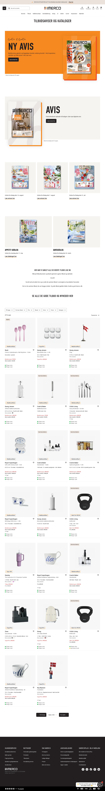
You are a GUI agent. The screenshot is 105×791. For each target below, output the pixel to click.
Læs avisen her (13, 59)
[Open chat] (4, 8)
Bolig (53, 14)
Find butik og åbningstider (29, 751)
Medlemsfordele (83, 755)
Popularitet (94, 315)
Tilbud (29, 14)
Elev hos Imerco (46, 755)
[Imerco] (52, 8)
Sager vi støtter (64, 765)
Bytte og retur (8, 755)
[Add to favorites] (34, 350)
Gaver (67, 14)
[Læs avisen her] (79, 57)
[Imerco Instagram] (87, 769)
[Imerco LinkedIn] (98, 769)
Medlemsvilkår (82, 758)
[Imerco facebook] (83, 769)
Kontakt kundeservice (10, 751)
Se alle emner (8, 765)
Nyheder (81, 14)
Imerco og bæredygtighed (66, 751)
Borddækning (46, 14)
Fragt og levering (9, 758)
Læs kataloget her (11, 256)
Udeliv (62, 14)
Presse (43, 761)
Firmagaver (45, 751)
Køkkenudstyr (37, 14)
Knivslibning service (28, 761)
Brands (23, 14)
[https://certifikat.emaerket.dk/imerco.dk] (98, 789)
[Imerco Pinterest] (95, 769)
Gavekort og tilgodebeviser (11, 761)
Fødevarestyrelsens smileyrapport (68, 761)
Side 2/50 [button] (51, 715)
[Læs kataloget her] (28, 232)
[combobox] (53, 715)
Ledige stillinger (46, 758)
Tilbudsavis (26, 758)
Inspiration (74, 14)
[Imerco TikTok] (91, 769)
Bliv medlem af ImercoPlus (85, 751)
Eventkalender (82, 765)
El (57, 14)
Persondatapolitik (64, 755)
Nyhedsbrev (82, 761)
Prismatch (26, 755)
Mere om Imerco (46, 765)
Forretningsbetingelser (66, 758)
